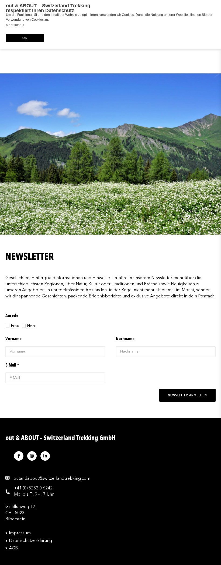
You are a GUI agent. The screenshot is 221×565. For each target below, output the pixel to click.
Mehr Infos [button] (14, 25)
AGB (13, 548)
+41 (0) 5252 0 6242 (33, 488)
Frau (15, 326)
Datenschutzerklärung (30, 541)
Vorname (13, 339)
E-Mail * (12, 365)
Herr (31, 326)
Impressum (20, 533)
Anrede (11, 316)
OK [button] (24, 38)
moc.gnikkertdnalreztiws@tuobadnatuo (51, 479)
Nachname (125, 339)
